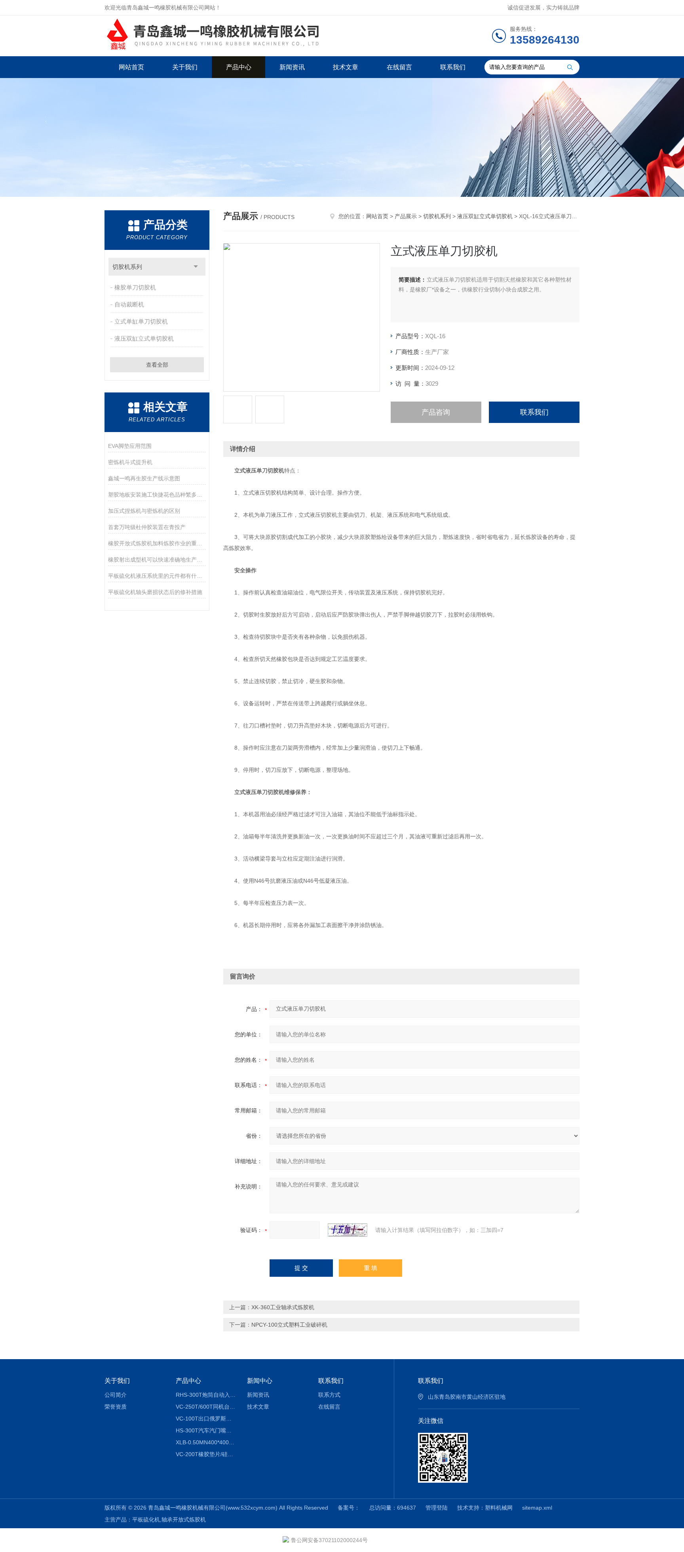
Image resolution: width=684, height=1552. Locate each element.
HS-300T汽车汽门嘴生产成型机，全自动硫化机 (206, 1430)
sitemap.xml (537, 1507)
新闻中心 (259, 1380)
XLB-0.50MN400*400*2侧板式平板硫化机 (206, 1442)
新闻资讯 (292, 67)
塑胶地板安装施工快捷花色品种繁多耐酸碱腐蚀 (157, 494)
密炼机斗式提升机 (130, 462)
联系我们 (453, 67)
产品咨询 (436, 412)
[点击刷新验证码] (347, 1230)
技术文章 (345, 67)
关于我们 (185, 67)
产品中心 (238, 67)
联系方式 (329, 1395)
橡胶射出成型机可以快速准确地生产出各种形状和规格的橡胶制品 (157, 559)
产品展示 (406, 216)
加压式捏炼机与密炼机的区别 (144, 511)
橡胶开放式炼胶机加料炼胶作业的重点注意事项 (157, 543)
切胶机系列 (127, 266)
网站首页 (131, 67)
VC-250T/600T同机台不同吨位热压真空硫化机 (206, 1406)
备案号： (349, 1507)
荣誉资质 (115, 1406)
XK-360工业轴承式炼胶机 (282, 1307)
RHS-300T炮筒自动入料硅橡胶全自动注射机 (206, 1395)
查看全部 (157, 365)
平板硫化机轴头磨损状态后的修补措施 (155, 592)
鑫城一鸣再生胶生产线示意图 (144, 478)
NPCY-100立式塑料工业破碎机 (289, 1325)
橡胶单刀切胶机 (135, 287)
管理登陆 (437, 1507)
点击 (195, 267)
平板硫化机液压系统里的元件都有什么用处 (157, 576)
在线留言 (399, 67)
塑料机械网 (499, 1507)
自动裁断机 (129, 304)
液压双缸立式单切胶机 (144, 338)
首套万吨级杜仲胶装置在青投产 (147, 527)
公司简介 (115, 1395)
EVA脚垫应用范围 (130, 446)
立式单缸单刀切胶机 (141, 321)
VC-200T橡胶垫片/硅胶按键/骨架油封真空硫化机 (206, 1454)
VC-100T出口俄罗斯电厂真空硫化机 (206, 1418)
